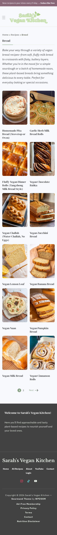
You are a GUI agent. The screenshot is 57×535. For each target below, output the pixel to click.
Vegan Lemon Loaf (13, 284)
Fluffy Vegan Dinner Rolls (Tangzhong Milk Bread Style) (14, 185)
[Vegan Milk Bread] (14, 337)
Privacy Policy (28, 508)
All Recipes (17, 468)
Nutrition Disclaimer (28, 521)
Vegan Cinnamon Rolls (40, 377)
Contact (50, 468)
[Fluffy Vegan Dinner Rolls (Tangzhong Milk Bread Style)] (14, 143)
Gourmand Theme (21, 498)
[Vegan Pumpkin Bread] (42, 290)
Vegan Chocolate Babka (40, 183)
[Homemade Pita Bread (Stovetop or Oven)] (14, 92)
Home (5, 34)
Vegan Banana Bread (42, 284)
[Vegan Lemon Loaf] (14, 246)
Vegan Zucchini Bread (39, 234)
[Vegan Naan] (14, 290)
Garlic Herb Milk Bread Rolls (39, 132)
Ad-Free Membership (28, 504)
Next (31, 390)
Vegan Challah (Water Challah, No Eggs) (13, 236)
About (29, 468)
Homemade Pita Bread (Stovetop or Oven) (13, 134)
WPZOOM (40, 498)
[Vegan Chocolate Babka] (42, 143)
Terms (28, 512)
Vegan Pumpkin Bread (39, 330)
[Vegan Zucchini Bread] (42, 195)
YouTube (39, 468)
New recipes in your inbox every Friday (28, 3)
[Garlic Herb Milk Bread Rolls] (42, 92)
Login (28, 473)
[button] (3, 17)
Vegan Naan (9, 328)
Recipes (15, 34)
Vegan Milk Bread (12, 376)
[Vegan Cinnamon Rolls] (42, 337)
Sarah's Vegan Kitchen (28, 460)
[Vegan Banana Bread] (42, 246)
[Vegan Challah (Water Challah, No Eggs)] (14, 195)
